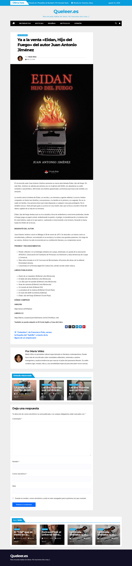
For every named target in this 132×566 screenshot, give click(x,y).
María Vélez (32, 57)
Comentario (17, 419)
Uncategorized (22, 35)
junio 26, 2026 (77, 538)
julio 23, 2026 (21, 538)
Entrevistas (25, 23)
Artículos (65, 23)
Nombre (15, 461)
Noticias (39, 23)
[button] (116, 23)
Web (14, 486)
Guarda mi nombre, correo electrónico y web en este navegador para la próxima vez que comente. (50, 498)
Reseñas (52, 23)
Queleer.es (66, 11)
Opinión (78, 23)
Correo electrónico (19, 474)
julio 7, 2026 (49, 538)
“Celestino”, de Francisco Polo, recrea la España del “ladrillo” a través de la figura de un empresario (33, 335)
